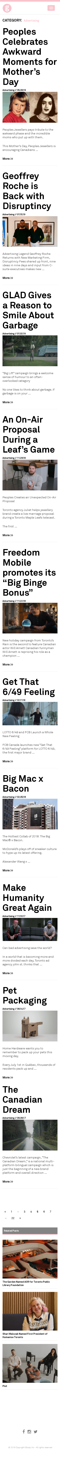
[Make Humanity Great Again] (30, 929)
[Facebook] (23, 1431)
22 (13, 1217)
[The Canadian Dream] (30, 1135)
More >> (7, 158)
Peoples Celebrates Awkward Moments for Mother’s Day (29, 56)
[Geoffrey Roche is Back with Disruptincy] (30, 231)
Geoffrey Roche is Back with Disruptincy (26, 190)
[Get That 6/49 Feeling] (30, 713)
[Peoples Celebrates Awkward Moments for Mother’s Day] (30, 107)
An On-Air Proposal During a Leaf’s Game (28, 434)
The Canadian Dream (22, 1099)
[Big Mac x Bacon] (30, 814)
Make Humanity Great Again (27, 897)
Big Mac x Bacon (22, 783)
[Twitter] (35, 1431)
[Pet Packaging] (30, 1026)
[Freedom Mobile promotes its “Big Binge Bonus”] (30, 618)
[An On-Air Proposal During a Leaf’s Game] (30, 475)
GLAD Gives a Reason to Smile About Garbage (28, 309)
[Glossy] (13, 7)
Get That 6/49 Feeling (28, 686)
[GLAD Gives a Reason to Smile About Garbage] (30, 350)
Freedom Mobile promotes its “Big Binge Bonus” (29, 572)
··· (18, 1211)
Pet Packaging (24, 995)
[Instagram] (29, 1431)
